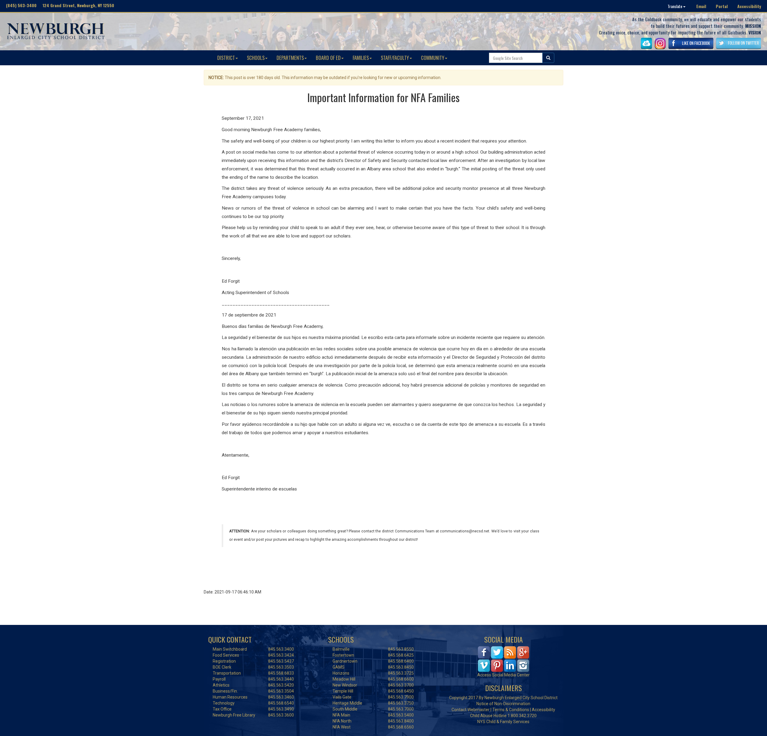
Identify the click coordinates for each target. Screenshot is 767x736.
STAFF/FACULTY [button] (395, 57)
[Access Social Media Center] (503, 658)
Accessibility (749, 6)
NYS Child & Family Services (503, 721)
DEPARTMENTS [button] (290, 57)
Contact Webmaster (471, 709)
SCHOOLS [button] (256, 57)
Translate (675, 6)
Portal (722, 6)
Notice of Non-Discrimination (503, 703)
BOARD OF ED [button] (328, 57)
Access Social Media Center (503, 675)
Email (701, 6)
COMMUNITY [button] (432, 57)
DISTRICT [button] (226, 57)
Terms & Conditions (510, 709)
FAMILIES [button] (361, 57)
